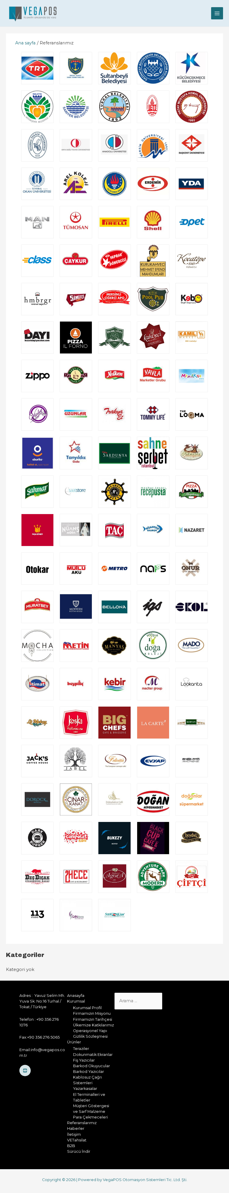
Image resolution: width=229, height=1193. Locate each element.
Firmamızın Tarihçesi (92, 1019)
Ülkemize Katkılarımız (93, 1025)
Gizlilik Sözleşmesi (90, 1036)
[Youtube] (25, 1070)
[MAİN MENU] (217, 13)
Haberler (75, 1128)
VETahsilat (76, 1140)
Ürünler (74, 1042)
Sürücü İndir (78, 1151)
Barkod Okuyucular (91, 1066)
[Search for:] (138, 1001)
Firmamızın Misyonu (92, 1013)
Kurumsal (76, 1001)
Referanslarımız (82, 1123)
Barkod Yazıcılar (88, 1071)
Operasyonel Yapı (90, 1030)
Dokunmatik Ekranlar (93, 1054)
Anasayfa (75, 995)
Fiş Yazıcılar (84, 1060)
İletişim (74, 1134)
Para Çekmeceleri (90, 1117)
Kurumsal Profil (87, 1008)
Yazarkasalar (85, 1088)
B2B (71, 1146)
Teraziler (81, 1048)
